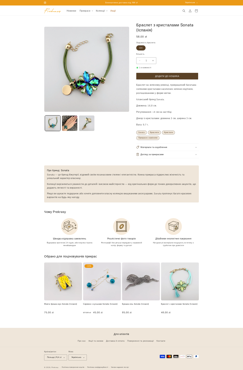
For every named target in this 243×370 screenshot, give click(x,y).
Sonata (141, 132)
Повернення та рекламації (140, 341)
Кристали (168, 132)
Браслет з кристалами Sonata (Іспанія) (179, 304)
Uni (141, 47)
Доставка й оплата (115, 341)
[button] (86, 11)
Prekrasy (54, 367)
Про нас (82, 341)
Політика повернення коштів (73, 367)
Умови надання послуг (120, 367)
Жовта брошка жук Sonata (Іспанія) (60, 304)
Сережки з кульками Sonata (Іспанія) (100, 304)
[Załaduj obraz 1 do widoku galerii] (52, 123)
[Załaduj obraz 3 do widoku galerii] (86, 123)
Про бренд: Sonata (58, 170)
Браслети (154, 132)
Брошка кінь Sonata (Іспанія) (135, 304)
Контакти (161, 341)
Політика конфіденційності (97, 367)
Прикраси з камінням (147, 138)
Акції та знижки (95, 341)
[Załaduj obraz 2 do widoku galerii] (69, 123)
